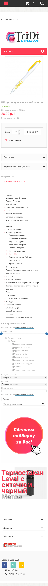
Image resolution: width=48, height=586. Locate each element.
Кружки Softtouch (21, 351)
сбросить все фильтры (24, 327)
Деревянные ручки (16, 242)
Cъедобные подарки (14, 311)
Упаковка (9, 226)
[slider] (46, 333)
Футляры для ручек (17, 248)
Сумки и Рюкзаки (13, 201)
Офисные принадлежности (17, 207)
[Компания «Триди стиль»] (24, 37)
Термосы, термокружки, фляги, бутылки (22, 286)
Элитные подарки (13, 308)
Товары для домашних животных (19, 317)
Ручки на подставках (17, 251)
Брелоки (9, 289)
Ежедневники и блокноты (16, 198)
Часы (8, 223)
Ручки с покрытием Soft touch (21, 257)
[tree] (24, 354)
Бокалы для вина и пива (24, 360)
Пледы (8, 292)
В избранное (15, 140)
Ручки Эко (13, 254)
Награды (9, 302)
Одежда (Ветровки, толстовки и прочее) (22, 270)
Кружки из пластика (22, 348)
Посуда (9, 195)
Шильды (9, 276)
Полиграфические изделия (17, 298)
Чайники (17, 367)
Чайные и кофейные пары (24, 370)
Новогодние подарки (14, 229)
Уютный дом (11, 204)
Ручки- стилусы (15, 263)
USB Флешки (11, 295)
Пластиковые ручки (17, 235)
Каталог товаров (14, 338)
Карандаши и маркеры (18, 245)
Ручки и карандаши (13, 232)
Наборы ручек (14, 260)
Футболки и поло (12, 273)
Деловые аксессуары (14, 217)
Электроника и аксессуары (17, 220)
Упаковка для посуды (23, 364)
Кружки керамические (23, 344)
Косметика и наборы (14, 280)
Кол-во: (8, 132)
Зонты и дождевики (14, 214)
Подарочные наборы (14, 305)
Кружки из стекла (21, 357)
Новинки (9, 314)
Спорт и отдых (12, 267)
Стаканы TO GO (20, 354)
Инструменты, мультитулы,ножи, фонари (22, 283)
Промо (8, 210)
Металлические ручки (18, 238)
